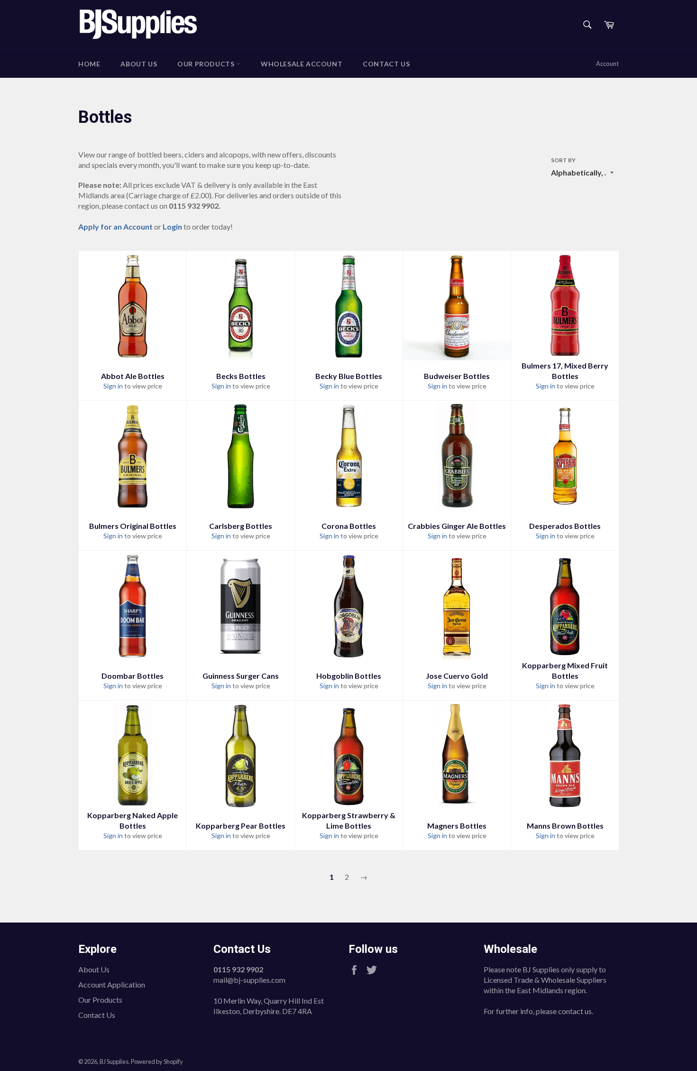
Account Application (111, 984)
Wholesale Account (301, 64)
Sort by (563, 160)
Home (89, 64)
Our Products (206, 64)
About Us (138, 64)
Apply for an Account (115, 226)
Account (607, 63)
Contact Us (386, 64)
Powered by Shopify (157, 1061)
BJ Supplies (114, 1061)
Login (172, 226)
